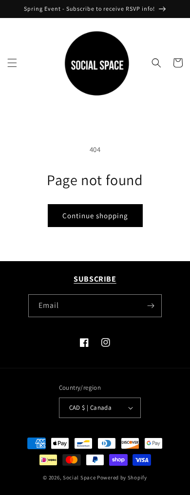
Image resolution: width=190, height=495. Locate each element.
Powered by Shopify (122, 477)
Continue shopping (95, 215)
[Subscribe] (150, 305)
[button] (12, 63)
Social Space (79, 477)
